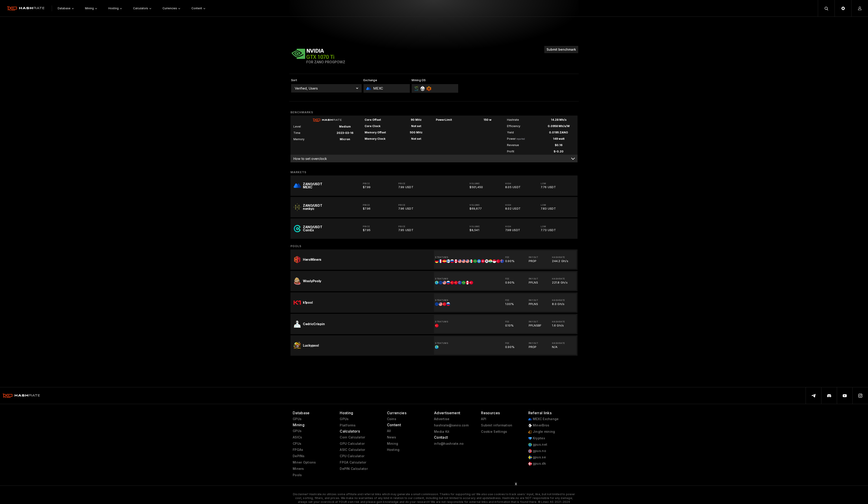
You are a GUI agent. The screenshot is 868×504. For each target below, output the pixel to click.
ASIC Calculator (352, 450)
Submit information (496, 425)
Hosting (393, 450)
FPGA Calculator (353, 462)
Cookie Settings (494, 431)
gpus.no (539, 451)
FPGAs (298, 450)
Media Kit (442, 431)
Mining (392, 443)
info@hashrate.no (449, 443)
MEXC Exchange (545, 419)
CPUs (297, 443)
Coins (391, 419)
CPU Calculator (352, 456)
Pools (297, 475)
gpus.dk (539, 463)
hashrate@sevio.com (451, 425)
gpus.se (539, 457)
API (483, 419)
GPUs (297, 419)
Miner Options (304, 462)
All (389, 431)
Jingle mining (543, 431)
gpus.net (539, 444)
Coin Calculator (352, 437)
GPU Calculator (352, 443)
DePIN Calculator (354, 469)
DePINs (299, 456)
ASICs (297, 437)
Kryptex (538, 438)
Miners (298, 469)
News (391, 437)
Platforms (348, 425)
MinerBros (541, 425)
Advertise (442, 419)
